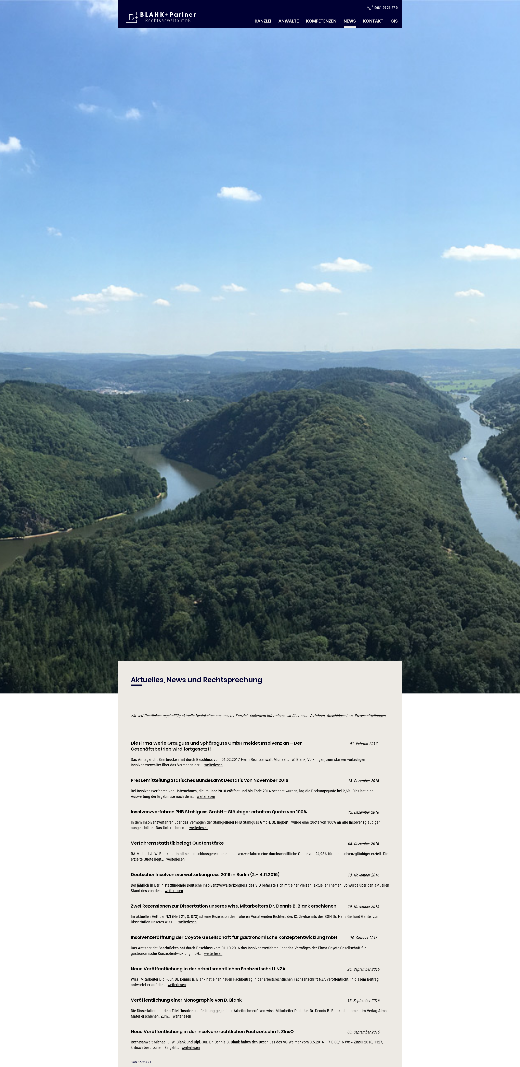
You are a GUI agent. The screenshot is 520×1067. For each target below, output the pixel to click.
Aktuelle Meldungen (161, 17)
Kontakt (373, 21)
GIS (394, 21)
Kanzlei (263, 21)
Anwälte (288, 21)
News (350, 21)
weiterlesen (213, 765)
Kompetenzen (321, 21)
